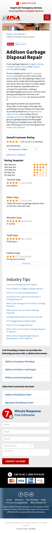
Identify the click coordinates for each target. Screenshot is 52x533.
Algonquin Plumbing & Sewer (19, 402)
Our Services (19, 34)
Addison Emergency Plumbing (19, 361)
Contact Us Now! (15, 461)
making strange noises (16, 66)
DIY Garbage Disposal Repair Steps (21, 321)
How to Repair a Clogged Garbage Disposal (24, 288)
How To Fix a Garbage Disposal (19, 325)
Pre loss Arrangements (17, 502)
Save (11, 44)
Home (9, 34)
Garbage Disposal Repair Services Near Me (24, 317)
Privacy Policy (22, 528)
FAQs (43, 499)
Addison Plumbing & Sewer (18, 394)
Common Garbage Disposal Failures (21, 284)
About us (19, 499)
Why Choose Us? (38, 502)
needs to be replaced (15, 127)
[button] (22, 149)
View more (26, 263)
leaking (40, 64)
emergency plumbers (15, 117)
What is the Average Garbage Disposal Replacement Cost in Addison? (22, 337)
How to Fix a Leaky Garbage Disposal (22, 292)
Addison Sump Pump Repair (18, 377)
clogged (32, 64)
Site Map (32, 528)
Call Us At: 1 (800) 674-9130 (29, 474)
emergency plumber (18, 97)
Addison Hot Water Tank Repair (20, 369)
